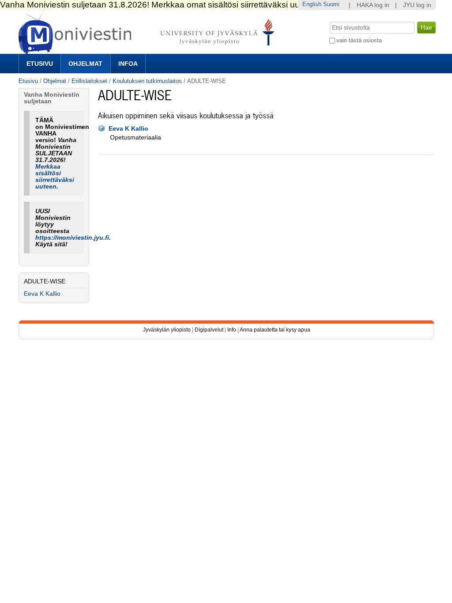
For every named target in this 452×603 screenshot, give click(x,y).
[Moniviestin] (149, 50)
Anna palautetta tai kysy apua (275, 330)
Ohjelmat (85, 63)
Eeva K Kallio (128, 128)
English (311, 4)
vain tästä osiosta (359, 40)
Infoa (128, 63)
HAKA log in (373, 5)
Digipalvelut (209, 330)
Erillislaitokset (89, 81)
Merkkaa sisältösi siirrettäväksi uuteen (54, 176)
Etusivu (39, 63)
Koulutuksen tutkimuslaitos (147, 81)
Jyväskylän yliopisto (167, 330)
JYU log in (417, 5)
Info (231, 330)
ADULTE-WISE (44, 281)
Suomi (331, 4)
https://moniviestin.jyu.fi (72, 237)
